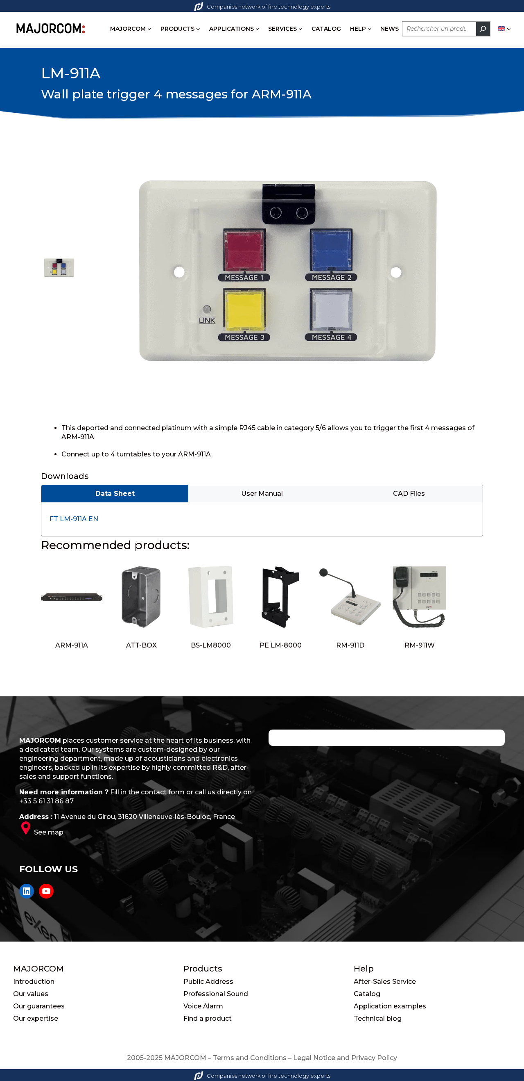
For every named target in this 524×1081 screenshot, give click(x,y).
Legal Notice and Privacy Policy (345, 1058)
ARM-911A (71, 645)
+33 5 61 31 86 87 (46, 801)
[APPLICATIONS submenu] (257, 29)
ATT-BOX (141, 645)
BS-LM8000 (211, 645)
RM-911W (419, 645)
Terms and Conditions (250, 1058)
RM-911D (350, 645)
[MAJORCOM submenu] (149, 29)
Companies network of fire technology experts (268, 6)
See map (48, 832)
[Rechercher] (483, 29)
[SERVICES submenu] (300, 29)
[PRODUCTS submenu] (198, 29)
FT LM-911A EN (74, 519)
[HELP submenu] (370, 29)
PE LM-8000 (281, 645)
